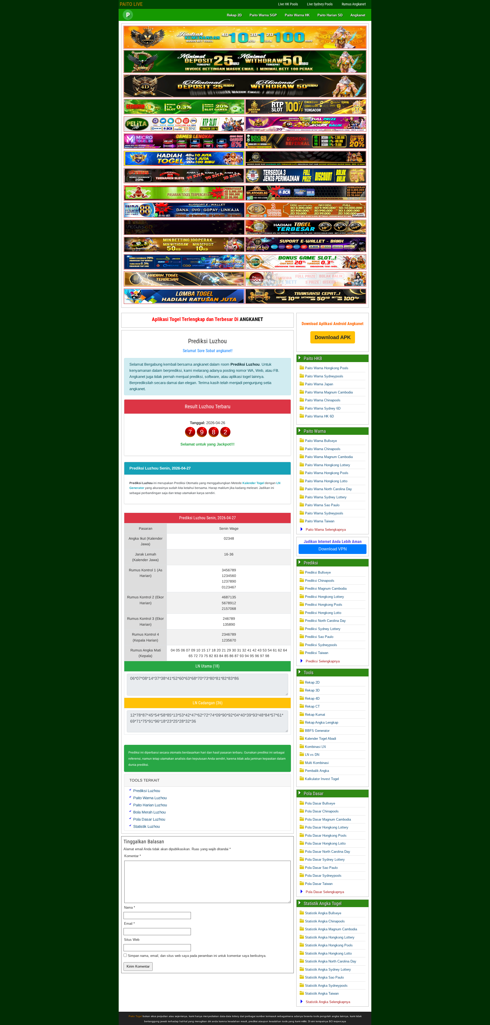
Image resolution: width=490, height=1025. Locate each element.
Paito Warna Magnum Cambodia (329, 392)
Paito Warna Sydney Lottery (326, 497)
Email (129, 923)
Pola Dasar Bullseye (320, 803)
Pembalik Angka (317, 771)
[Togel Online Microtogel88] (184, 148)
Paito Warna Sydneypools (324, 376)
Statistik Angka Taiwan (322, 993)
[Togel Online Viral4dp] (305, 130)
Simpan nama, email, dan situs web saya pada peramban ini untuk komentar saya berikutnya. (197, 956)
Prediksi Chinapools (319, 581)
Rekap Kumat (315, 715)
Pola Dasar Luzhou (149, 819)
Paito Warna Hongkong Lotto (326, 481)
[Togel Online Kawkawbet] (184, 182)
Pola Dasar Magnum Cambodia (328, 819)
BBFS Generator (317, 731)
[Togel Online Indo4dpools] (184, 303)
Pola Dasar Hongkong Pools (326, 835)
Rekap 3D (312, 690)
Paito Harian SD (329, 15)
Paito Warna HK (297, 15)
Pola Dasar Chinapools (322, 811)
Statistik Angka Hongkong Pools (329, 945)
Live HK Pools (288, 4)
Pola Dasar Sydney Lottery (325, 859)
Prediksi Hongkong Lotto (323, 613)
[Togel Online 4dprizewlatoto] (184, 285)
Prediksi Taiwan (316, 653)
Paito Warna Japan (319, 384)
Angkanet (357, 15)
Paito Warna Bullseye (321, 441)
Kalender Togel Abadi (320, 738)
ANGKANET (251, 319)
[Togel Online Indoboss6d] (305, 148)
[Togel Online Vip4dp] (305, 165)
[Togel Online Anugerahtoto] (184, 268)
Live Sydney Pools (320, 4)
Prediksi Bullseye (318, 572)
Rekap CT (312, 706)
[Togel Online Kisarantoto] (305, 113)
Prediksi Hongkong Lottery (324, 597)
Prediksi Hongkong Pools (323, 605)
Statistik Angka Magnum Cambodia (331, 929)
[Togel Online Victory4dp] (184, 165)
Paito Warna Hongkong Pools (326, 368)
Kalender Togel (253, 483)
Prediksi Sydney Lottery (322, 629)
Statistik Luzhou (146, 826)
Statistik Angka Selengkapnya (328, 1002)
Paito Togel (135, 1016)
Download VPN (332, 549)
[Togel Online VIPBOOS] (245, 48)
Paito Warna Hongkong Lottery (327, 465)
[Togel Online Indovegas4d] (305, 303)
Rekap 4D (312, 698)
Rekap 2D (234, 15)
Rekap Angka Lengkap (321, 722)
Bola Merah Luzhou (149, 812)
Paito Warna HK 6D (319, 416)
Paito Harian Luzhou (150, 805)
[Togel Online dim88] (245, 72)
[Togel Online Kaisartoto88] (184, 199)
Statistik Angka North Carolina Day (330, 961)
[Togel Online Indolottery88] (184, 216)
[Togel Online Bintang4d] (305, 251)
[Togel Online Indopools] (305, 285)
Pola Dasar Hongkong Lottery (326, 827)
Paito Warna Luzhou (150, 798)
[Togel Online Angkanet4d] (305, 268)
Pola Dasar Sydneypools (323, 876)
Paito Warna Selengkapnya (326, 530)
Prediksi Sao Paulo (319, 637)
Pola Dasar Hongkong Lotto (325, 843)
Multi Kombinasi (317, 763)
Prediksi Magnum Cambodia (326, 588)
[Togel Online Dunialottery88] (305, 216)
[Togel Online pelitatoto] (184, 130)
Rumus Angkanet (354, 4)
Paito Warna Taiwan (319, 521)
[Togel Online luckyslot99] (305, 182)
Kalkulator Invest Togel (322, 779)
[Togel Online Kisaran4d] (184, 113)
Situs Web (131, 940)
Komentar (132, 856)
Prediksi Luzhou (207, 341)
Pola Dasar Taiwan (319, 884)
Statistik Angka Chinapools (325, 921)
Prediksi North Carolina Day (325, 621)
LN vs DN (312, 755)
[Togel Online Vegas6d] (184, 234)
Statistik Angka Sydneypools (326, 985)
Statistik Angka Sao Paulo (324, 977)
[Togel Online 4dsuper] (245, 96)
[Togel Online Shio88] (305, 234)
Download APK (333, 337)
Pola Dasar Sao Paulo (321, 868)
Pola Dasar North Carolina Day (327, 852)
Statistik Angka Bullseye (323, 913)
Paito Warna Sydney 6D (322, 408)
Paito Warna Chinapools (322, 400)
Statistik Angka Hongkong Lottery (329, 937)
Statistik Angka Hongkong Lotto (328, 953)
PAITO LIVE (131, 4)
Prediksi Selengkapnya (323, 661)
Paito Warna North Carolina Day (328, 489)
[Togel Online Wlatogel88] (305, 199)
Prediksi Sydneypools (321, 645)
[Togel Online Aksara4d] (184, 251)
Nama (129, 907)
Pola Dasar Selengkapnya (325, 892)
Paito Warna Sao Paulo (322, 505)
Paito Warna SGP (263, 15)
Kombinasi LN (315, 747)
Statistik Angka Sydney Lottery (328, 969)
